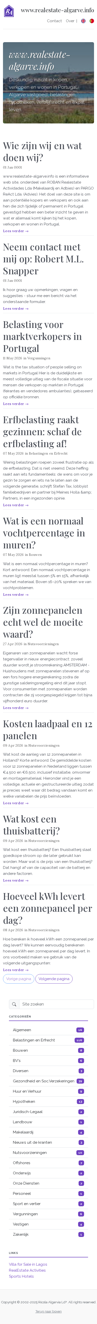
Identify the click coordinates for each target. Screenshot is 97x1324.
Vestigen (47, 1224)
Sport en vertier (47, 1204)
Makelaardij (47, 1132)
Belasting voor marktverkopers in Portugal (42, 336)
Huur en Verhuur (47, 1091)
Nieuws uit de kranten (47, 1142)
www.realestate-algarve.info (57, 10)
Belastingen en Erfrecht (48, 453)
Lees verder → (16, 231)
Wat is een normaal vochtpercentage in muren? (44, 532)
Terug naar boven (48, 1311)
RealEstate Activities (27, 1270)
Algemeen (47, 1030)
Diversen (47, 1071)
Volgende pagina (54, 979)
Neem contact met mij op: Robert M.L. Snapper (43, 258)
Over (70, 21)
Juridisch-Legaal (47, 1112)
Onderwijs (47, 1173)
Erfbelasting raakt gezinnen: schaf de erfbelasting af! (42, 431)
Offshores (47, 1163)
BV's (47, 1060)
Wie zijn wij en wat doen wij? (42, 151)
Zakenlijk (47, 1234)
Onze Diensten (47, 1183)
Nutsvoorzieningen (43, 644)
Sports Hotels (21, 1276)
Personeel (47, 1193)
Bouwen (35, 554)
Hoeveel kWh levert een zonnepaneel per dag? (47, 908)
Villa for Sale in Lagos (28, 1264)
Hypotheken (47, 1101)
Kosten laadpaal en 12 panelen (48, 729)
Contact (54, 21)
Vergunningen (38, 358)
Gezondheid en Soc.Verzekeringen (47, 1081)
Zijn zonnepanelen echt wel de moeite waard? (43, 622)
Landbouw (47, 1122)
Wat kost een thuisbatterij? (31, 825)
